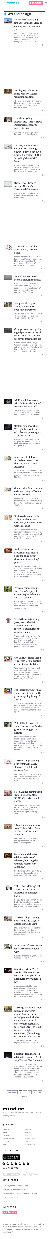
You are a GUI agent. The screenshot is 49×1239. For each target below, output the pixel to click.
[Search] (46, 2)
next (24, 1097)
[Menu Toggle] (3, 3)
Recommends (30, 1138)
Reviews (6, 1135)
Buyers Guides (8, 1138)
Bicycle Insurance (32, 1144)
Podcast (28, 1135)
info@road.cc (22, 1186)
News (5, 1132)
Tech (4, 1144)
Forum (28, 1129)
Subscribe (37, 2)
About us (6, 1129)
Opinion (28, 1132)
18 (40, 1091)
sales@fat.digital (30, 1193)
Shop (27, 1141)
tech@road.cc (20, 1190)
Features (6, 1141)
